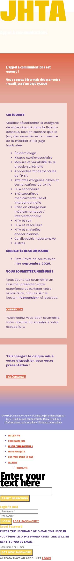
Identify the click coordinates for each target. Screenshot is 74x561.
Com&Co (38, 415)
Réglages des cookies (50, 422)
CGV (46, 418)
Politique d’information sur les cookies (33, 420)
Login (6, 521)
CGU (8, 418)
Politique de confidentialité (28, 418)
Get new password (16, 552)
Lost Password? (26, 521)
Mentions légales (54, 415)
